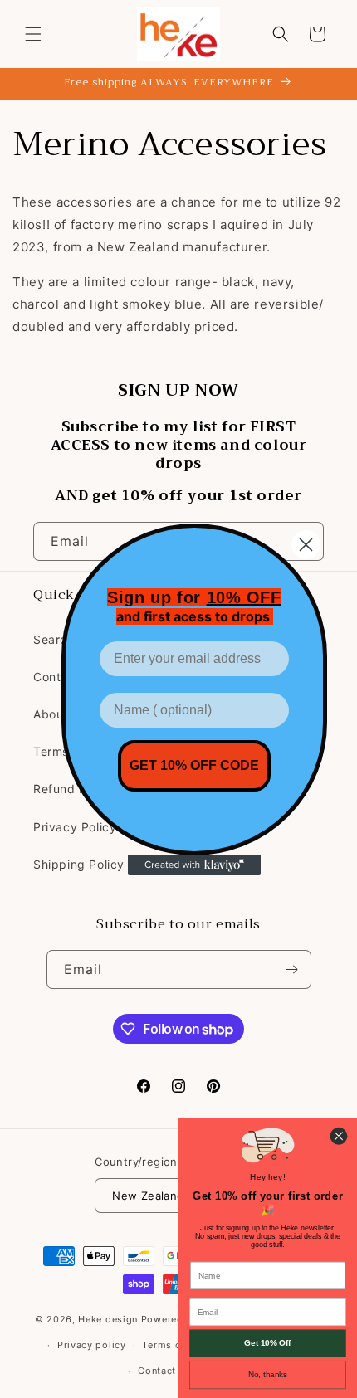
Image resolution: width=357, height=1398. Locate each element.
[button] (33, 34)
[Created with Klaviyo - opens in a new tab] (194, 865)
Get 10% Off (267, 1342)
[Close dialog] (305, 544)
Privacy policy (91, 1345)
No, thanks (267, 1374)
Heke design (109, 1319)
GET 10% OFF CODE (194, 765)
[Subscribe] (292, 969)
